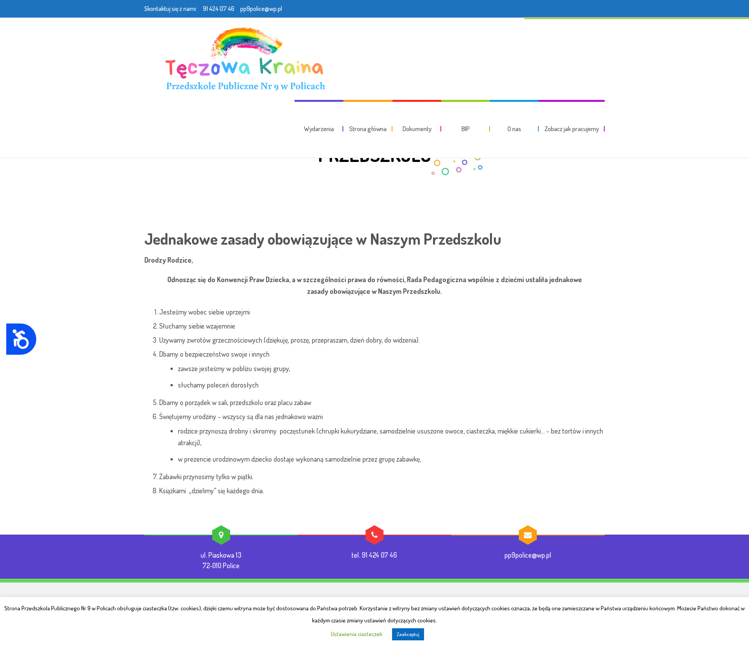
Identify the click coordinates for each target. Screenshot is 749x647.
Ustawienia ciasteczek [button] (356, 634)
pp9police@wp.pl (261, 8)
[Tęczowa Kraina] (242, 58)
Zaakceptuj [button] (408, 634)
